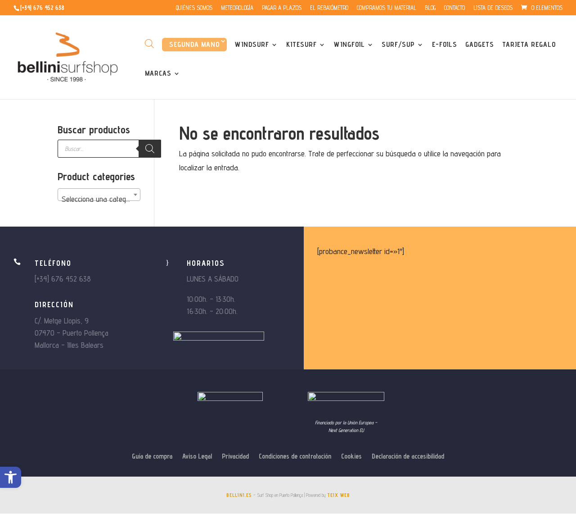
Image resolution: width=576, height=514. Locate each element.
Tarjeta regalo (529, 45)
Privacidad (235, 456)
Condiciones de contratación (295, 456)
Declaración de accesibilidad (408, 456)
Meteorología (237, 8)
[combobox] (99, 194)
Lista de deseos (493, 8)
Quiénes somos (194, 8)
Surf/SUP (398, 45)
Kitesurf (301, 45)
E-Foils (444, 45)
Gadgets (479, 45)
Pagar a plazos (282, 8)
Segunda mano (194, 44)
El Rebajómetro (329, 8)
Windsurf (252, 45)
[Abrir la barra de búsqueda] (149, 43)
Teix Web (338, 495)
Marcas (158, 73)
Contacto (454, 8)
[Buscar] (150, 149)
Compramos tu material (386, 8)
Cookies (351, 456)
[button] (10, 477)
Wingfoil (349, 45)
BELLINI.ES (239, 495)
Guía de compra (152, 456)
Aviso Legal (197, 456)
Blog (430, 8)
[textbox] (99, 199)
